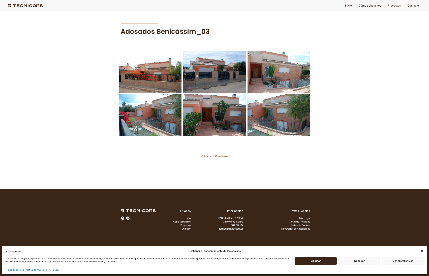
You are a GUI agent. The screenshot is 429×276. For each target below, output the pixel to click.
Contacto (413, 5)
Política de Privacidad (36, 270)
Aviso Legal (54, 270)
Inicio (348, 5)
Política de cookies (14, 270)
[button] (422, 251)
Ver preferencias (403, 260)
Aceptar (316, 260)
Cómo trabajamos (370, 5)
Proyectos (394, 5)
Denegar (359, 260)
